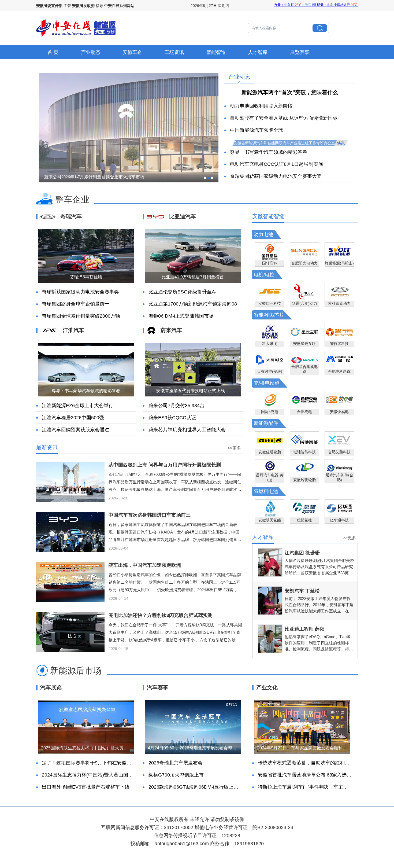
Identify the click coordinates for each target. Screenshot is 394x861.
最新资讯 (47, 447)
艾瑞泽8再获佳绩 (86, 277)
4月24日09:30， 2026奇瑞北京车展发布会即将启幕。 (198, 748)
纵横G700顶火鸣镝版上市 (176, 775)
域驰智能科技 (304, 452)
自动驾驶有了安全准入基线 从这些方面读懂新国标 (283, 118)
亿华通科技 (339, 520)
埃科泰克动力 (339, 303)
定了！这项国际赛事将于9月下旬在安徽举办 (89, 763)
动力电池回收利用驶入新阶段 (261, 106)
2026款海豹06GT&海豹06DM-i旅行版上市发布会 (200, 787)
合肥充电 (304, 412)
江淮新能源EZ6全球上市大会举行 (77, 405)
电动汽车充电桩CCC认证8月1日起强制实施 (276, 164)
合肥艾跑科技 (339, 452)
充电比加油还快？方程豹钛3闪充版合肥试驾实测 (161, 615)
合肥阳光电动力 (304, 263)
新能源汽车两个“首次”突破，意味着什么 (289, 92)
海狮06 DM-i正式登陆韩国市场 (181, 316)
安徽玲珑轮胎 (304, 480)
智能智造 (216, 52)
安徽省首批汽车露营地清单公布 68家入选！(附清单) (313, 775)
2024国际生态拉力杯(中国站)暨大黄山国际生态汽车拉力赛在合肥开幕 (116, 775)
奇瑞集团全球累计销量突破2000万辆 (81, 316)
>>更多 (234, 448)
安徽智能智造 (268, 216)
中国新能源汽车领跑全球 (256, 130)
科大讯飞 (269, 343)
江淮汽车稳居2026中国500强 (73, 417)
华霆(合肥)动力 (304, 303)
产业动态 (90, 52)
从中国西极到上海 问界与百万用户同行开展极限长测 (165, 465)
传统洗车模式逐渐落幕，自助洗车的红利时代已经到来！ (318, 763)
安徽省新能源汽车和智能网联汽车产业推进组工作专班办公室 (284, 143)
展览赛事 (299, 52)
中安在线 (159, 819)
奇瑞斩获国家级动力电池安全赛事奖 (80, 292)
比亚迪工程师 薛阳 (305, 629)
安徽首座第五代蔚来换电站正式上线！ (192, 390)
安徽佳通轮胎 (269, 452)
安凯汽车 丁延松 (302, 591)
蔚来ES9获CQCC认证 (172, 417)
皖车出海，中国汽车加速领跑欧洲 (145, 565)
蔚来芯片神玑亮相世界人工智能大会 (187, 429)
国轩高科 (269, 263)
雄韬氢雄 (304, 520)
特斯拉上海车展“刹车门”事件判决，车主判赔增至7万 (314, 787)
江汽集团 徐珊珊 (302, 552)
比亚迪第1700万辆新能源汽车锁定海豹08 (192, 304)
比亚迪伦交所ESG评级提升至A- (182, 292)
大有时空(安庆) (269, 371)
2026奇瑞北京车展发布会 (175, 763)
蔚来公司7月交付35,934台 (176, 405)
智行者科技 (339, 343)
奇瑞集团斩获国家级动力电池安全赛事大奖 (276, 176)
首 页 (52, 52)
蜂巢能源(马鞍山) (339, 263)
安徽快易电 (339, 412)
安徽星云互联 (304, 343)
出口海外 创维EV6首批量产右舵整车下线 (85, 787)
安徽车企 (132, 52)
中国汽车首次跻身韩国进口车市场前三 (150, 515)
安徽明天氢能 (269, 520)
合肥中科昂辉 (339, 371)
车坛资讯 (174, 52)
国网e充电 (269, 412)
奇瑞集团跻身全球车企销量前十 (75, 304)
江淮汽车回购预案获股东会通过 (75, 429)
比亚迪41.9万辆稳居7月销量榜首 (193, 277)
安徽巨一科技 (269, 303)
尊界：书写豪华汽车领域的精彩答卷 (268, 152)
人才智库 (257, 52)
